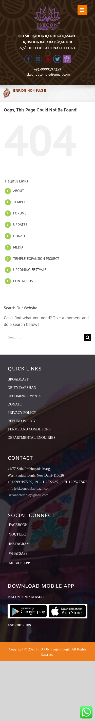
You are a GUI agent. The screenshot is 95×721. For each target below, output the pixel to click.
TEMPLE (19, 202)
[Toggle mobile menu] (82, 10)
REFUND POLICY (22, 421)
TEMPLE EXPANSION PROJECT (36, 258)
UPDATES (20, 224)
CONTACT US (23, 281)
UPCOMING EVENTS (24, 396)
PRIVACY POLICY (22, 413)
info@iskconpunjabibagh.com (29, 488)
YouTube (17, 534)
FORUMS (19, 213)
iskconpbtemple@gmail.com (48, 74)
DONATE (19, 236)
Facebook (18, 525)
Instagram (19, 544)
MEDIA (18, 247)
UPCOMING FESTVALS (29, 269)
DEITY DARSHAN (22, 388)
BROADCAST (18, 379)
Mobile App (19, 563)
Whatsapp (18, 553)
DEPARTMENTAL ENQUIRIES (31, 438)
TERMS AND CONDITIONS (29, 429)
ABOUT (18, 191)
